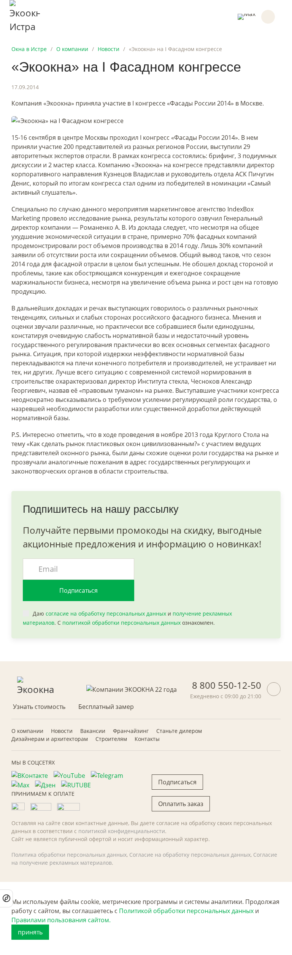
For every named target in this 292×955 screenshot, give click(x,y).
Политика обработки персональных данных (69, 854)
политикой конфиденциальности (121, 831)
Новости (62, 730)
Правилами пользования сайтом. (61, 920)
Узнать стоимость (39, 706)
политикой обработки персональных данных (121, 622)
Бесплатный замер (106, 706)
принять (30, 932)
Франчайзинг (131, 730)
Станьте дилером (179, 730)
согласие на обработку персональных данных (106, 613)
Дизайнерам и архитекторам (49, 738)
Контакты (147, 738)
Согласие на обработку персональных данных (190, 854)
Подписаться (78, 590)
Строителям (111, 738)
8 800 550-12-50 (226, 685)
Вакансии (92, 730)
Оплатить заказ (180, 804)
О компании (27, 730)
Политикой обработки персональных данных (186, 911)
